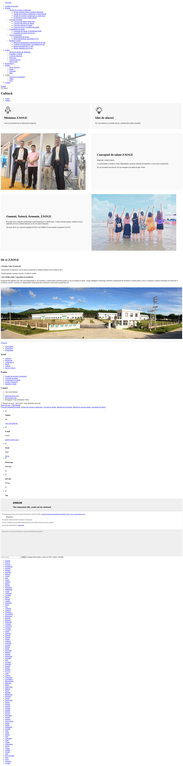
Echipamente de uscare (21, 37)
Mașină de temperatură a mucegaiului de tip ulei (29, 42)
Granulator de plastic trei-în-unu (24, 33)
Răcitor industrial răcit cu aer (23, 48)
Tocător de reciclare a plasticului (20, 10)
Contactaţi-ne (9, 362)
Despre (7, 65)
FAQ (11, 81)
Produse (7, 8)
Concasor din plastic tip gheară (24, 23)
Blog (11, 73)
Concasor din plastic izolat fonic (24, 21)
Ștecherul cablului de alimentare (20, 52)
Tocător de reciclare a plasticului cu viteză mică (29, 16)
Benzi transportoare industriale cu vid (26, 39)
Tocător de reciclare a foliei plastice (25, 18)
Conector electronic (15, 56)
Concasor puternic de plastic (23, 25)
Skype (7, 456)
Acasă (7, 98)
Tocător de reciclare (11, 6)
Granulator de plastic (98, 407)
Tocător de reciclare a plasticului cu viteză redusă (30, 14)
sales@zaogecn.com (12, 396)
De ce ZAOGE (14, 67)
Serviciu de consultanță (17, 77)
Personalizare (9, 63)
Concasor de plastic (15, 19)
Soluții (7, 50)
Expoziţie (12, 71)
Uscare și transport (15, 35)
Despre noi (8, 360)
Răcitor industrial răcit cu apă (23, 46)
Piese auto (12, 58)
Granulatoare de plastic (17, 29)
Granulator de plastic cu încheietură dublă (27, 31)
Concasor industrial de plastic (10, 407)
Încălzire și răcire (15, 40)
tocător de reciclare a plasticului (31, 407)
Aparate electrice (15, 60)
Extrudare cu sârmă (15, 54)
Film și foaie (13, 62)
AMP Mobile (16, 405)
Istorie (11, 69)
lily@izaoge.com (10, 398)
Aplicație (8, 358)
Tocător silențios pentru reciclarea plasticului (28, 12)
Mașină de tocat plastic (64, 407)
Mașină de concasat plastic (82, 407)
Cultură (7, 100)
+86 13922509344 (11, 423)
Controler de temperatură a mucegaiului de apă (29, 44)
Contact (7, 83)
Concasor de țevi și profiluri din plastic (26, 27)
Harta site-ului (5, 405)
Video (11, 79)
